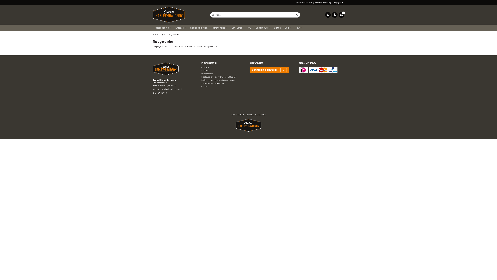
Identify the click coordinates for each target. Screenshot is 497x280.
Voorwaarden (207, 74)
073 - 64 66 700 (160, 93)
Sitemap (205, 70)
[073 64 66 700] (328, 15)
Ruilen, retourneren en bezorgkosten (218, 80)
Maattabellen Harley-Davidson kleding (313, 2)
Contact (205, 86)
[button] (335, 15)
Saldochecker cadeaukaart (213, 83)
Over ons (205, 67)
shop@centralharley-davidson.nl (167, 89)
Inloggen (337, 2)
